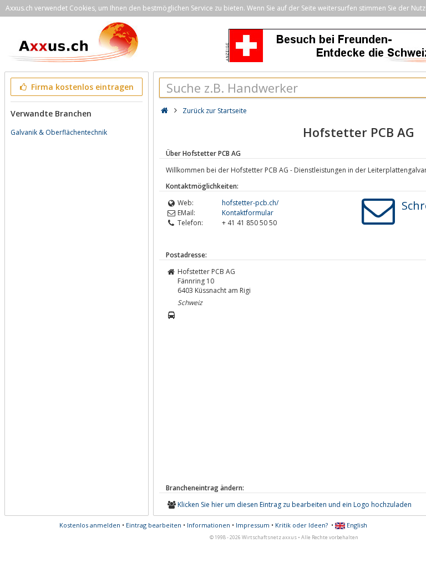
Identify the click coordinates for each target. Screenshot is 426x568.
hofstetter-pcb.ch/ (250, 202)
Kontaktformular (247, 212)
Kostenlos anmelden (89, 525)
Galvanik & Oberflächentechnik (59, 132)
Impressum (253, 525)
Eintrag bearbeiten (153, 525)
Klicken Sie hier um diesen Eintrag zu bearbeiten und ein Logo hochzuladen (295, 504)
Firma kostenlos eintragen (81, 87)
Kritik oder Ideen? (301, 525)
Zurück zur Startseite (214, 110)
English (356, 525)
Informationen (208, 525)
